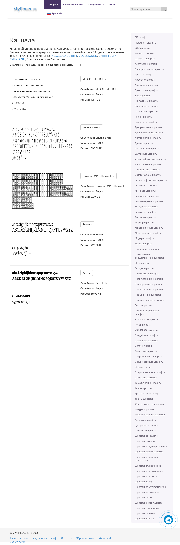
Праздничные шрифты (148, 294)
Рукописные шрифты (147, 319)
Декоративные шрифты (148, 127)
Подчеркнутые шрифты (148, 284)
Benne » (87, 224)
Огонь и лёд (142, 263)
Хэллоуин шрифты (145, 419)
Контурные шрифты (146, 206)
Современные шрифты (148, 356)
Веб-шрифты (142, 95)
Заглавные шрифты (146, 153)
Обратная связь (85, 538)
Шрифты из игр (143, 481)
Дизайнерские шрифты (148, 137)
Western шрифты (145, 58)
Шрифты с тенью (145, 518)
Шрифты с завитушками (148, 502)
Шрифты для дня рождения (151, 446)
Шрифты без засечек (147, 435)
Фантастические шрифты (149, 404)
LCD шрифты (142, 48)
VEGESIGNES (87, 56)
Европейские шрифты (147, 148)
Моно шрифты (143, 243)
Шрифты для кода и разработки (146, 458)
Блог (112, 4)
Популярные (96, 4)
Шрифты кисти (143, 497)
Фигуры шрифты (144, 409)
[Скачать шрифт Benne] (42, 239)
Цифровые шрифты (146, 425)
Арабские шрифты (145, 79)
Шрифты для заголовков (149, 451)
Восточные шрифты (146, 106)
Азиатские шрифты (146, 63)
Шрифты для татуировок (149, 471)
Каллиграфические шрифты (151, 180)
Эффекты (66, 538)
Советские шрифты (146, 351)
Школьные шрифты (146, 430)
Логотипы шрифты (145, 217)
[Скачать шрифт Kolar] (42, 288)
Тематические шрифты (148, 382)
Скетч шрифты (143, 345)
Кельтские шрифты (146, 185)
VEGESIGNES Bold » (94, 79)
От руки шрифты (144, 268)
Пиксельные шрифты (147, 273)
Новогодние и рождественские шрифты (149, 255)
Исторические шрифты (148, 174)
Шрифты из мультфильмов (150, 486)
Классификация (73, 4)
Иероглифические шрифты (150, 159)
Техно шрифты (143, 388)
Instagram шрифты (145, 42)
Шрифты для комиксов (148, 465)
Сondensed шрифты (146, 330)
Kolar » (87, 273)
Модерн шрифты (144, 238)
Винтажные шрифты (146, 100)
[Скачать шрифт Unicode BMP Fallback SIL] (42, 191)
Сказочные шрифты (146, 340)
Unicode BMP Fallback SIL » (98, 176)
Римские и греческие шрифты (147, 312)
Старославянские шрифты (150, 372)
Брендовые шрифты (146, 90)
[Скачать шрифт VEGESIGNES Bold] (32, 94)
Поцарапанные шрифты (149, 289)
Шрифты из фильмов (147, 492)
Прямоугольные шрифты (149, 300)
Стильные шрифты (146, 377)
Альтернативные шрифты (149, 69)
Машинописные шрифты (149, 227)
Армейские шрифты (146, 85)
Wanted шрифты (144, 53)
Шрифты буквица (145, 441)
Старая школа (143, 367)
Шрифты (52, 4)
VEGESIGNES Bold (64, 56)
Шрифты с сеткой (145, 513)
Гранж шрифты (143, 116)
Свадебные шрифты (146, 335)
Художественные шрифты (150, 414)
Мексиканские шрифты (148, 233)
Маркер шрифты (144, 222)
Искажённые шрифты (147, 169)
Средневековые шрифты (149, 361)
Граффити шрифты (146, 122)
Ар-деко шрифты (144, 74)
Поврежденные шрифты (149, 278)
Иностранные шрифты (148, 164)
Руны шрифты (143, 324)
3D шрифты (141, 37)
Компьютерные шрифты (149, 201)
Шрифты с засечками (147, 508)
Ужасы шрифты (144, 398)
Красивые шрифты (145, 211)
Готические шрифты (146, 111)
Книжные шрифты (145, 190)
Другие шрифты (144, 143)
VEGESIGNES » (92, 127)
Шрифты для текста (146, 476)
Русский (56, 13)
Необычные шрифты (147, 248)
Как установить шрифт (45, 538)
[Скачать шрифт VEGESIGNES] (42, 142)
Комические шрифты (147, 196)
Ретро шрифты (143, 305)
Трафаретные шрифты (148, 393)
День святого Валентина (149, 132)
